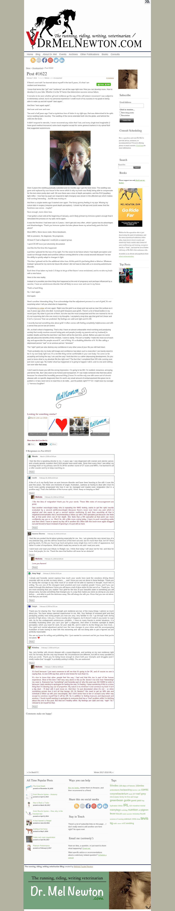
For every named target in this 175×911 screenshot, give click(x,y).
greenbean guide (120, 800)
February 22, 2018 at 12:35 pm (54, 497)
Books (105, 54)
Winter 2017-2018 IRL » (103, 772)
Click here (139, 145)
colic (139, 790)
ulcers (119, 823)
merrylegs (115, 809)
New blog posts (127, 113)
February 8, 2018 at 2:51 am (48, 606)
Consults (115, 54)
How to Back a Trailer (41, 803)
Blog (38, 54)
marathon (136, 806)
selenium (128, 819)
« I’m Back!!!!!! (33, 772)
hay (143, 801)
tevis (144, 818)
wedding (130, 823)
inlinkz (120, 806)
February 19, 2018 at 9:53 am (57, 534)
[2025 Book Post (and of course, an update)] (125, 276)
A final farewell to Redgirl (42, 821)
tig (111, 823)
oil (139, 810)
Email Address (125, 102)
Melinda (47, 78)
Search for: (122, 164)
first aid (130, 797)
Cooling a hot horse (40, 829)
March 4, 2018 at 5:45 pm (48, 456)
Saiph (34, 606)
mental (142, 806)
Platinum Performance (41, 846)
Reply (32, 472)
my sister (40, 308)
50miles (114, 785)
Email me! (87, 848)
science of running (116, 819)
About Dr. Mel (50, 54)
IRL (126, 805)
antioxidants (115, 790)
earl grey (141, 793)
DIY (134, 794)
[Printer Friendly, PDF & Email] (104, 84)
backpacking (126, 790)
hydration (113, 806)
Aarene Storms (38, 534)
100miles (140, 785)
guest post (136, 800)
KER (130, 806)
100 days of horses (127, 786)
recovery (136, 814)
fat (126, 797)
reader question (127, 814)
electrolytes (114, 797)
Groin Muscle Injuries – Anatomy (45, 794)
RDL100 (119, 814)
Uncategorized (37, 68)
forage (135, 797)
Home (30, 54)
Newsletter (125, 115)
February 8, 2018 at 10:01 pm (52, 573)
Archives (73, 54)
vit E (124, 823)
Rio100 (142, 814)
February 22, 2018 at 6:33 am (48, 478)
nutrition (133, 809)
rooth (34, 478)
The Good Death (39, 786)
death (130, 794)
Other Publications (89, 54)
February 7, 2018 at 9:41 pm (50, 647)
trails (115, 823)
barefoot (134, 790)
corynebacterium (119, 793)
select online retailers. (126, 256)
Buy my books (73, 788)
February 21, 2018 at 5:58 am (54, 559)
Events (62, 54)
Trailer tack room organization (44, 837)
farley (122, 797)
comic (144, 789)
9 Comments (110, 78)
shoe (138, 819)
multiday (124, 810)
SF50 (134, 819)
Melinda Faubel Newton (83, 867)
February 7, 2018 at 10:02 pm (54, 667)
